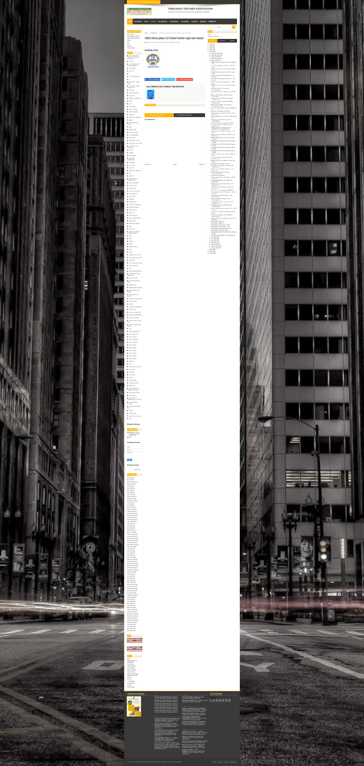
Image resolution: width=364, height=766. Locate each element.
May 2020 (129, 603)
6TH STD (131, 71)
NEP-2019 (132, 229)
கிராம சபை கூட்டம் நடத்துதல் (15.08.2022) (222, 190)
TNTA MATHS (131, 668)
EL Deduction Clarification (218, 175)
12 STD (131, 61)
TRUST (131, 410)
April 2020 (130, 605)
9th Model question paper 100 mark (220, 163)
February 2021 (131, 584)
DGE (130, 127)
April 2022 (130, 555)
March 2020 (130, 607)
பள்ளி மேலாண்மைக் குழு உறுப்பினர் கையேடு (222, 123)
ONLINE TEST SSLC (135, 255)
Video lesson (132, 413)
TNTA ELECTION (133, 383)
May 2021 (129, 578)
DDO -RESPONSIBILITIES (189, 700)
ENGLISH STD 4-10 (134, 140)
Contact (226, 762)
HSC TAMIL (132, 196)
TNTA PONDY (131, 48)
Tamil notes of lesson (135, 366)
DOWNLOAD (203, 21)
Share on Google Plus (186, 79)
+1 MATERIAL (131, 683)
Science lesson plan (135, 312)
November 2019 (131, 616)
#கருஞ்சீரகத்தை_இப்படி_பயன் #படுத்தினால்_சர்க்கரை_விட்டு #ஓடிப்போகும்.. (193, 750)
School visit (132, 309)
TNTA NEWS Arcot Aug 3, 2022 (219, 230)
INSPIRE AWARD (134, 207)
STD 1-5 (129, 679)
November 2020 (131, 590)
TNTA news (132, 385)
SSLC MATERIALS (162, 21)
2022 (211, 51)
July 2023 (129, 523)
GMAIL (129, 40)
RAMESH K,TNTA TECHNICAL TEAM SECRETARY (134, 434)
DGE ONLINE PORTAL (133, 36)
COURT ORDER (133, 112)
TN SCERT (132, 375)
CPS (128, 44)
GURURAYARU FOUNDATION (132, 179)
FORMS (131, 153)
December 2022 (131, 538)
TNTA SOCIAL (131, 672)
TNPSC (131, 377)
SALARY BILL (133, 301)
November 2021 (131, 565)
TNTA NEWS (194, 21)
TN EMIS (131, 372)
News (130, 236)
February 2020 (131, 609)
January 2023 (130, 536)
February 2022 (131, 559)
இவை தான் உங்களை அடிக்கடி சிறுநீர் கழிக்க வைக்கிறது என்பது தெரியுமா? (193, 745)
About (220, 762)
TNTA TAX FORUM (187, 697)
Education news (133, 132)
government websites (135, 170)
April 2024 (130, 505)
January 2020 (130, 611)
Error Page (233, 762)
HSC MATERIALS (174, 21)
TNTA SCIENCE (131, 670)
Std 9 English (132, 358)
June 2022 (130, 551)
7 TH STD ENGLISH (134, 76)
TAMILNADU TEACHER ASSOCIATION (190, 8)
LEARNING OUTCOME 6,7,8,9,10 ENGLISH (223, 235)
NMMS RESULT (133, 246)
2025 (211, 46)
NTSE (130, 252)
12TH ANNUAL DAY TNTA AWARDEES (133, 64)
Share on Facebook (154, 79)
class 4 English (133, 109)
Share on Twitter (169, 79)
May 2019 (129, 628)
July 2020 (129, 599)
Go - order (132, 165)
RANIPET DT (132, 285)
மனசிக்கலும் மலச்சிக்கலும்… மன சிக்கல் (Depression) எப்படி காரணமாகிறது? (192, 732)
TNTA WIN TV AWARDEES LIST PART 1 (134, 398)
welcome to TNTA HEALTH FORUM (192, 741)
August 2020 (130, 597)
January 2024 (130, 511)
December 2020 (131, 588)
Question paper (133, 278)
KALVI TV (131, 212)
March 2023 (130, 532)
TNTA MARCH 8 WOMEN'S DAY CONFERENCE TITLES (191, 717)
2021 (211, 249)
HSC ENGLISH (133, 193)
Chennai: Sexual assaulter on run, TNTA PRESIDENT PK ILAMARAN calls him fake (166, 724)
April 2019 (130, 630)
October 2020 (130, 593)
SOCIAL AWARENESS (135, 315)
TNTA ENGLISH (131, 666)
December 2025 (131, 482)
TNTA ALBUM (132, 380)
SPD (130, 329)
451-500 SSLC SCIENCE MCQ (162, 700)
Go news (131, 168)
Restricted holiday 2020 (135, 298)
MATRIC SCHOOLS (134, 223)
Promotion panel (133, 265)
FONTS (131, 150)
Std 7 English (132, 353)
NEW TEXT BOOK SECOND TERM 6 (133, 232)
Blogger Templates (161, 762)
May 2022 (129, 553)
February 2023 (131, 534)
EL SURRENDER (133, 135)
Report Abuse (133, 424)
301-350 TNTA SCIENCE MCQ (162, 707)
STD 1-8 (153, 21)
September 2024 (131, 500)
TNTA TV (146, 21)
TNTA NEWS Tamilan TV (217, 223)
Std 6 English (132, 350)
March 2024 (130, 507)
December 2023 (131, 513)
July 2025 (129, 486)
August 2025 (130, 484)
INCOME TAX (133, 202)
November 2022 (131, 540)
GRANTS (131, 176)
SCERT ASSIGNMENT (135, 307)
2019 (211, 253)
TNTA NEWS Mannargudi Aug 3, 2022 (221, 228)
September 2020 (131, 595)
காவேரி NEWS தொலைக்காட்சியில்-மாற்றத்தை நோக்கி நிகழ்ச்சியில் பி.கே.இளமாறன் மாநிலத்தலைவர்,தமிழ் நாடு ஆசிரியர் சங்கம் (166, 731)
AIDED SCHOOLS (134, 93)
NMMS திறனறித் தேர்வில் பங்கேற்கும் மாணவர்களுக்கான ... (220, 172)
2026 (211, 44)
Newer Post (148, 164)
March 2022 (130, 557)
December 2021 (131, 563)
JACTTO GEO (133, 210)
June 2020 (130, 601)
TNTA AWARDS (185, 21)
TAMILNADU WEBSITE (133, 38)
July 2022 (129, 549)
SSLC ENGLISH (133, 334)
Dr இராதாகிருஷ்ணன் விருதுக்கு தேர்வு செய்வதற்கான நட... (220, 199)
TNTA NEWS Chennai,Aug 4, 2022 (220, 225)
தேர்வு (130, 418)
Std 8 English (132, 356)
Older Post (202, 164)
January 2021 (130, 586)
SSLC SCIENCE (133, 339)
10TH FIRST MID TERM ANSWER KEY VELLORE (133, 57)
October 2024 (130, 498)
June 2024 (130, 503)
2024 (211, 48)
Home (129, 21)
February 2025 (131, 496)
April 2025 (130, 492)
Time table (132, 369)
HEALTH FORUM (133, 183)
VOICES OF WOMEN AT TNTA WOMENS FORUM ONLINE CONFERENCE (193, 709)
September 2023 (131, 519)
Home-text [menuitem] (137, 469)
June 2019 (130, 626)
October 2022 (130, 542)
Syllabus (131, 361)
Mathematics (132, 221)
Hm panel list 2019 (134, 191)
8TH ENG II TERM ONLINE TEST (133, 86)
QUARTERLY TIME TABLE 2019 (133, 274)
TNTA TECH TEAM (134, 392)
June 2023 (130, 526)
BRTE (130, 101)
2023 (211, 49)
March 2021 (130, 582)
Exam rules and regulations (132, 146)
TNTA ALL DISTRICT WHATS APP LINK (133, 674)
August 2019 (130, 622)
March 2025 (130, 494)
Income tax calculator (135, 204)
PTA (130, 268)
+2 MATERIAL (131, 681)
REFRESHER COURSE (135, 287)
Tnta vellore (132, 395)
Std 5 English (132, 347)
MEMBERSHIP (212, 21)
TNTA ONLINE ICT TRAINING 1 (132, 661)
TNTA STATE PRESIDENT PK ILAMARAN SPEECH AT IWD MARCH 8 (194, 722)
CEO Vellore (132, 106)
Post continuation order (135, 263)
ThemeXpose (178, 762)
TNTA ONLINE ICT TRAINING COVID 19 (133, 389)
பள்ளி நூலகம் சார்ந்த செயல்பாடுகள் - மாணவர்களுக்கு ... (220, 89)
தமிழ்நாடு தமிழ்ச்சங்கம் (213, 36)
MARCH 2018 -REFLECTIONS (190, 713)
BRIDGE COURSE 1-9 (135, 98)
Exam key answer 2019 (135, 143)
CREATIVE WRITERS (135, 117)
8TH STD (131, 90)
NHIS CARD (130, 34)
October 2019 (130, 618)
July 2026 (129, 477)
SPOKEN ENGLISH (134, 331)
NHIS (130, 238)
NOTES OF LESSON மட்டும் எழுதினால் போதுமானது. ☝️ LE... (221, 105)
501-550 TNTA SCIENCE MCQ (162, 697)
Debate (131, 120)
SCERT (131, 304)
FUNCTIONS (132, 155)
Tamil (130, 364)
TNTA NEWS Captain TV (217, 221)
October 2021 (130, 567)
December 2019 (131, 614)
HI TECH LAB (133, 185)
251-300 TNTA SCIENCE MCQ (162, 710)
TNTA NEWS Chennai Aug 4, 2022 (220, 226)
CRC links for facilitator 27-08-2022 (220, 111)
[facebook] (235, 2)
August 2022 (130, 546)
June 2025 (130, 488)
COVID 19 (132, 114)
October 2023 (130, 517)
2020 (211, 251)
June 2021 (130, 576)
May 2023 (129, 528)
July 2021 (129, 574)
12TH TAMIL (132, 68)
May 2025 (129, 490)
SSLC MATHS (133, 337)
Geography (132, 162)
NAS (130, 226)
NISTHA (131, 241)
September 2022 (131, 544)
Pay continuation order (135, 257)
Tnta (130, 437)
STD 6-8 (129, 685)
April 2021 (130, 580)
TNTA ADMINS (137, 21)
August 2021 (130, 572)
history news (132, 188)
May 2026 (129, 479)
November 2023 (131, 515)
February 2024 (131, 509)
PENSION (132, 260)
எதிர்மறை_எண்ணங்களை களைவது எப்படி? (193, 736)
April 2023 (130, 530)
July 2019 (129, 624)
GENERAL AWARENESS (131, 159)
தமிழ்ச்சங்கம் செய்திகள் (135, 416)
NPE (130, 249)
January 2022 (130, 561)
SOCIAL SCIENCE (134, 317)
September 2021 (131, 570)
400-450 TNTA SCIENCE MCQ (162, 704)
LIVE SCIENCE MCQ (135, 218)
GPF (128, 42)
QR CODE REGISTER (135, 271)
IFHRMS (129, 46)
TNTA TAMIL (130, 664)
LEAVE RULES (133, 215)
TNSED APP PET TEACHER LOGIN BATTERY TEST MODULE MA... (221, 128)
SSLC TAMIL (132, 345)
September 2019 (131, 620)
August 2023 (130, 521)
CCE (130, 104)
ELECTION (132, 138)
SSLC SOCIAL (133, 342)
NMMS (131, 244)
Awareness (132, 95)
